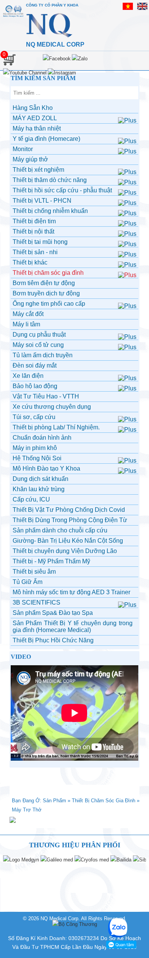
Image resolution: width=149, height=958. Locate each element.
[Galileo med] (56, 860)
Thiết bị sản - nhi (35, 252)
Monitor (23, 149)
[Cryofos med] (91, 860)
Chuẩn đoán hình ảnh (42, 437)
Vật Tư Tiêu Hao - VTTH (46, 396)
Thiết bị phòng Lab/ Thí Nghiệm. (56, 427)
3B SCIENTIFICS (36, 602)
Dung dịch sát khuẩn (40, 479)
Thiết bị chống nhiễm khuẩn (50, 211)
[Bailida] (120, 860)
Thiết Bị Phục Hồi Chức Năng (53, 640)
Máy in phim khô (35, 448)
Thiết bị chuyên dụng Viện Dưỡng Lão (65, 551)
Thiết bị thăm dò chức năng (50, 180)
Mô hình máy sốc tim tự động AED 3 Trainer (71, 592)
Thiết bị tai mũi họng (40, 242)
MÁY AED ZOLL (35, 118)
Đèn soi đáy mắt (35, 365)
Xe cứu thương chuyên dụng (52, 406)
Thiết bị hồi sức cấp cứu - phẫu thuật (62, 190)
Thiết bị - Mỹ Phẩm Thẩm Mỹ (51, 561)
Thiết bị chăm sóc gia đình (48, 272)
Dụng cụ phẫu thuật (39, 334)
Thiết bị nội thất (33, 231)
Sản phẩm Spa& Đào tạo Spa (53, 613)
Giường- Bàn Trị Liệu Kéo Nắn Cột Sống (68, 540)
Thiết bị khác (30, 262)
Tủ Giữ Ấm (27, 582)
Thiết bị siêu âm (34, 571)
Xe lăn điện (28, 376)
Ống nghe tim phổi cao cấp (49, 303)
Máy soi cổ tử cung (38, 345)
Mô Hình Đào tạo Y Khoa (46, 468)
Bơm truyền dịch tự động (46, 293)
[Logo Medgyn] (21, 860)
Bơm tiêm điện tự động (44, 283)
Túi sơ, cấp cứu (34, 417)
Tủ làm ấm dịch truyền (43, 355)
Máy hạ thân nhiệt (37, 128)
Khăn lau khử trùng (39, 489)
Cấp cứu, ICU (31, 499)
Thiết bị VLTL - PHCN (42, 200)
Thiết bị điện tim (34, 221)
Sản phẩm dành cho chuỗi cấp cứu (60, 530)
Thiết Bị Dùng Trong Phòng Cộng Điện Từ (70, 520)
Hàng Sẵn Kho (33, 108)
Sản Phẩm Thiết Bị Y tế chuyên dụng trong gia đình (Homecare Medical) (73, 626)
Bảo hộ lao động (35, 386)
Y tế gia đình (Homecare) (46, 138)
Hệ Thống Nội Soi (37, 458)
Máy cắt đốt (28, 314)
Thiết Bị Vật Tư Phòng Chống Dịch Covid (69, 509)
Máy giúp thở (30, 159)
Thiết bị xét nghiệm (38, 169)
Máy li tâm (26, 324)
